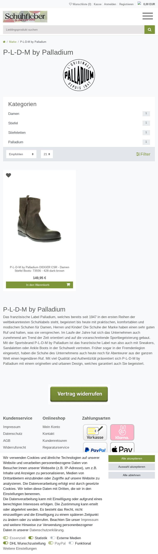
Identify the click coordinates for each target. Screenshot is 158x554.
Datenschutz (12, 434)
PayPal (60, 543)
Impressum (11, 427)
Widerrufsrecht (14, 447)
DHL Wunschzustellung (27, 543)
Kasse (97, 4)
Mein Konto (51, 427)
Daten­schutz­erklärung (46, 530)
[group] (39, 219)
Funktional (83, 543)
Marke (12, 41)
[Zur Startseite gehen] (4, 41)
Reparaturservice (56, 447)
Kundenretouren (55, 441)
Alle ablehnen (132, 475)
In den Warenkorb (37, 284)
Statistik (41, 538)
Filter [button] (145, 154)
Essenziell (18, 538)
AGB (6, 441)
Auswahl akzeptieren (131, 466)
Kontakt (48, 434)
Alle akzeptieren (131, 458)
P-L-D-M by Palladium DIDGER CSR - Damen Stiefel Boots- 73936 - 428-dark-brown (39, 268)
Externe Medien (69, 538)
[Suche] (149, 29)
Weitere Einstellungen (20, 549)
